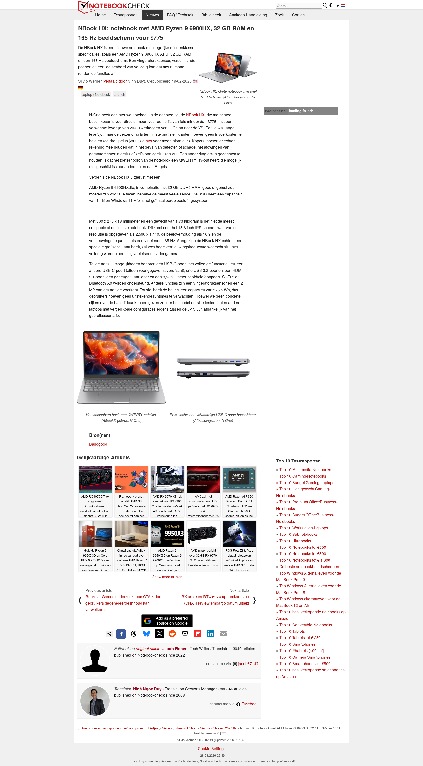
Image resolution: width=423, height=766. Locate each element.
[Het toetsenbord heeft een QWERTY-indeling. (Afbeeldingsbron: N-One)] (121, 367)
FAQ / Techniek (180, 15)
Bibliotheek (211, 15)
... (85, 87)
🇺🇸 (195, 81)
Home (100, 15)
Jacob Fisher (174, 648)
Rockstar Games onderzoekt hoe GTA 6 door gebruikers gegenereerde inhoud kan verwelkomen (124, 603)
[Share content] (109, 634)
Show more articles (167, 576)
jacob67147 (247, 663)
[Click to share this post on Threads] (133, 634)
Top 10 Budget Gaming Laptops (305, 482)
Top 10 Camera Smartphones (304, 657)
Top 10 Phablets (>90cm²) (301, 650)
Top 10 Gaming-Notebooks (302, 476)
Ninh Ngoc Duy (147, 689)
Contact (299, 15)
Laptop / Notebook (95, 94)
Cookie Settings (211, 748)
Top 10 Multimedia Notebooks (305, 469)
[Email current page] (223, 634)
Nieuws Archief (186, 728)
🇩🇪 (80, 87)
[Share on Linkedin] (210, 633)
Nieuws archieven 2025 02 (218, 728)
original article (148, 648)
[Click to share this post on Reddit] (172, 633)
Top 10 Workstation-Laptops (303, 528)
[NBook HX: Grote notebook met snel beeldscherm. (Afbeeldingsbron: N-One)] (228, 66)
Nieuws (152, 15)
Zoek (279, 15)
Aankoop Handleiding (248, 15)
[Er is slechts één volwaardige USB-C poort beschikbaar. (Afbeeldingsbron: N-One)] (213, 367)
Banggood (98, 444)
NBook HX (195, 115)
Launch (119, 94)
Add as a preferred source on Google (172, 620)
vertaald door (115, 81)
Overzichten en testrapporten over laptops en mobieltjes (119, 728)
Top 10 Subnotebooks (298, 534)
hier (149, 141)
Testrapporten (126, 15)
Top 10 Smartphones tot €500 (303, 663)
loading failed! (276, 111)
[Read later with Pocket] (185, 633)
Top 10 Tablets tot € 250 (300, 637)
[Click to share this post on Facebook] (121, 634)
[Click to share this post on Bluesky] (146, 634)
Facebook (249, 703)
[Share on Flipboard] (197, 633)
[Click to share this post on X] (159, 633)
